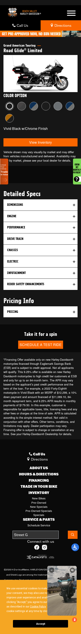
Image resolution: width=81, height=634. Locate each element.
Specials (38, 515)
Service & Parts (39, 519)
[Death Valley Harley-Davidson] (25, 12)
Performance (16, 227)
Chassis (12, 250)
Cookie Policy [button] (38, 606)
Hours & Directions (39, 474)
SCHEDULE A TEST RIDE (41, 344)
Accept (40, 623)
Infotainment (16, 273)
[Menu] (71, 13)
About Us (39, 468)
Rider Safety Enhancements (25, 284)
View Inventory (40, 142)
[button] (75, 547)
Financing (39, 480)
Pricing (12, 312)
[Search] (73, 535)
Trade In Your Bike (39, 486)
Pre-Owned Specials (38, 511)
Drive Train (15, 239)
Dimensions (15, 205)
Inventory (39, 493)
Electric (12, 261)
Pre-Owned (38, 502)
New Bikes (39, 498)
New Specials (39, 506)
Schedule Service (38, 525)
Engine (11, 216)
